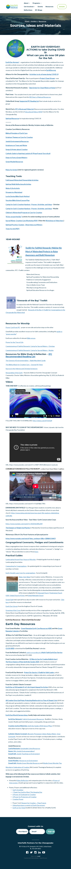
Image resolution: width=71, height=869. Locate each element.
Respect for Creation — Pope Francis (33, 803)
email (38, 856)
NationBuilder (35, 858)
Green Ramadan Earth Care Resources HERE (36, 628)
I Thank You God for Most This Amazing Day (27, 792)
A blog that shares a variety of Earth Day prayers (29, 805)
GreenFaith (10, 600)
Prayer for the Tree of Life (14, 342)
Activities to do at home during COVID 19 (43, 74)
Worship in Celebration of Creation (18, 767)
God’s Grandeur (18, 790)
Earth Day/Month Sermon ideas (17, 715)
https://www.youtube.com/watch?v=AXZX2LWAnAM (24, 524)
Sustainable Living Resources (24, 748)
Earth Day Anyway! (12, 62)
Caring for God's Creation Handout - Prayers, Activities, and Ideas (29, 204)
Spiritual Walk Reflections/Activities (18, 184)
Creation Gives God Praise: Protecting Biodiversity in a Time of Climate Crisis (32, 700)
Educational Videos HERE (33, 112)
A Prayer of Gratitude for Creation (24, 795)
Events (40, 6)
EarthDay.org (51, 70)
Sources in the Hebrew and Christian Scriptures (21, 369)
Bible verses (31, 338)
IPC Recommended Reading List (29, 355)
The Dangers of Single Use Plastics (18, 528)
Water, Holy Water (24, 577)
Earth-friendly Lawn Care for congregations (20, 573)
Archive (34, 22)
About (26, 3)
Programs (36, 3)
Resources (49, 6)
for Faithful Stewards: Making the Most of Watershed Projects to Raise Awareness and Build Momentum (43, 251)
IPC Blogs (38, 10)
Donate (62, 6)
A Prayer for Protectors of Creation (24, 797)
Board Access (43, 858)
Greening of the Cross (13, 610)
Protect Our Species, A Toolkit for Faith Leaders (39, 672)
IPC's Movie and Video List (24, 109)
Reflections (28, 10)
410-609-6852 (36, 848)
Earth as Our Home (19, 808)
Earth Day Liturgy (12, 606)
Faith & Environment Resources (26, 719)
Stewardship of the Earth (14, 373)
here (36, 552)
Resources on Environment (23, 761)
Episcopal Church (43, 593)
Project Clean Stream (47, 78)
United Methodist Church (35, 595)
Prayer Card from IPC (13, 327)
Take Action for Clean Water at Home (42, 88)
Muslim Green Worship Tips (52, 763)
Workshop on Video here (54, 221)
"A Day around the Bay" (14, 217)
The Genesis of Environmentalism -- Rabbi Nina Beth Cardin (26, 360)
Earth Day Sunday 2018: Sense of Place (40, 726)
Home (27, 22)
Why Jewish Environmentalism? (21, 751)
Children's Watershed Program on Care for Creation (24, 213)
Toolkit (28, 248)
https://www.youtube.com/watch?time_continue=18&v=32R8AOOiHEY (31, 538)
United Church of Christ (17, 595)
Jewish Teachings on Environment (28, 754)
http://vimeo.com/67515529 (42, 421)
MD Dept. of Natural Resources (40, 97)
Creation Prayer (18, 799)
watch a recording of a (44, 652)
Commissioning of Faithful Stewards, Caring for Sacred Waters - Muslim (30, 350)
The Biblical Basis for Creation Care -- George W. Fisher (24, 365)
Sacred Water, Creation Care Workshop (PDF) (22, 221)
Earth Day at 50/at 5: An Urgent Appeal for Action (27, 687)
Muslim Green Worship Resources (24, 763)
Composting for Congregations (16, 566)
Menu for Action (11, 170)
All (6, 700)
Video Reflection (22, 780)
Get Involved (29, 6)
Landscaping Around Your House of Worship (21, 559)
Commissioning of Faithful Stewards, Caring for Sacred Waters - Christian (30, 346)
